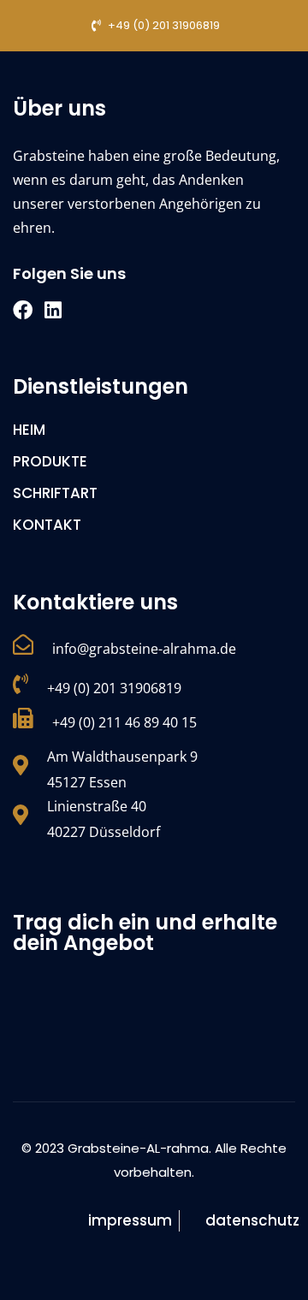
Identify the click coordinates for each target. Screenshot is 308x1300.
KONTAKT (47, 524)
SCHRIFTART (55, 493)
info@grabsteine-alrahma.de (144, 648)
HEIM (29, 429)
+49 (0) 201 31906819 (114, 688)
